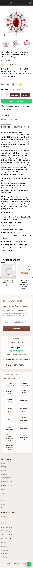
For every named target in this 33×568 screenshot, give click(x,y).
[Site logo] (16, 3)
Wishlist (3, 504)
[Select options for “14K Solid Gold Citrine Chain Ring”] (13, 270)
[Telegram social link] (16, 119)
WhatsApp (4, 550)
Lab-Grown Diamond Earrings (23, 410)
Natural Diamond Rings (9, 384)
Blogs (3, 508)
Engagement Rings (7, 481)
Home (3, 489)
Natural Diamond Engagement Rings (10, 437)
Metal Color (5, 84)
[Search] (26, 3)
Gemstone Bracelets (23, 401)
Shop (2, 493)
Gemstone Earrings (9, 419)
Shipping (4, 523)
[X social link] (9, 119)
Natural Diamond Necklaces (23, 418)
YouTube (4, 557)
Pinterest (4, 554)
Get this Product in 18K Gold (11, 65)
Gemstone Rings (9, 392)
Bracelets (4, 470)
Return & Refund (6, 527)
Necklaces (4, 474)
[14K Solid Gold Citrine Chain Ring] (8, 271)
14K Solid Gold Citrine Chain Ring (8, 282)
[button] (3, 23)
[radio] (13, 84)
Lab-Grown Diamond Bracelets (9, 401)
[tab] (6, 126)
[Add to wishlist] (13, 266)
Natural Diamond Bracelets (23, 392)
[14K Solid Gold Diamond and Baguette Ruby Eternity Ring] (24, 271)
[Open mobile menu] (2, 3)
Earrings (4, 467)
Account (3, 497)
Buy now (25, 95)
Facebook (4, 543)
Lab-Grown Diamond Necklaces (9, 427)
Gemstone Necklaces (23, 428)
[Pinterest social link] (11, 119)
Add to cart (14, 95)
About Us (4, 516)
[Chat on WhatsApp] (29, 564)
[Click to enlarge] (5, 35)
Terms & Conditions (7, 534)
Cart (2, 500)
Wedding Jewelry (6, 477)
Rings (3, 463)
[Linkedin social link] (14, 119)
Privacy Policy (5, 531)
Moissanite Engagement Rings (10, 447)
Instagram (4, 546)
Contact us (4, 520)
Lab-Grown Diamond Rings (23, 384)
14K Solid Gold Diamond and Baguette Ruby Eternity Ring (24, 283)
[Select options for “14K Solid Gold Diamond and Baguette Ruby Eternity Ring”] (29, 270)
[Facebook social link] (7, 119)
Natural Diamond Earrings (9, 410)
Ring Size (4, 89)
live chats (28, 248)
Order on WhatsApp (16, 101)
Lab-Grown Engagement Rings (24, 437)
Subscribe (16, 328)
